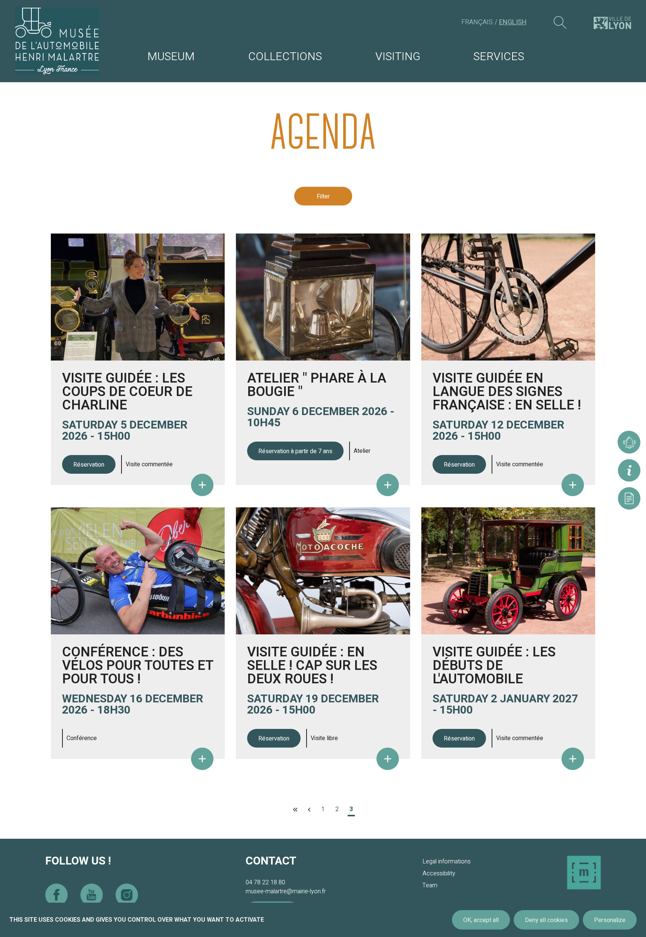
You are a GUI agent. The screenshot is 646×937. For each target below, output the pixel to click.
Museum (171, 57)
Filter (323, 196)
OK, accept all (481, 920)
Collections (285, 57)
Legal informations (446, 861)
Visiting (397, 57)
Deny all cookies (546, 920)
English (512, 22)
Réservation (88, 464)
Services (498, 57)
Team (429, 885)
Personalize (609, 920)
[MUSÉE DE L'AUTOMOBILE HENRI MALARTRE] (57, 41)
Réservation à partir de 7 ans (295, 451)
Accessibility (438, 873)
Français (477, 22)
